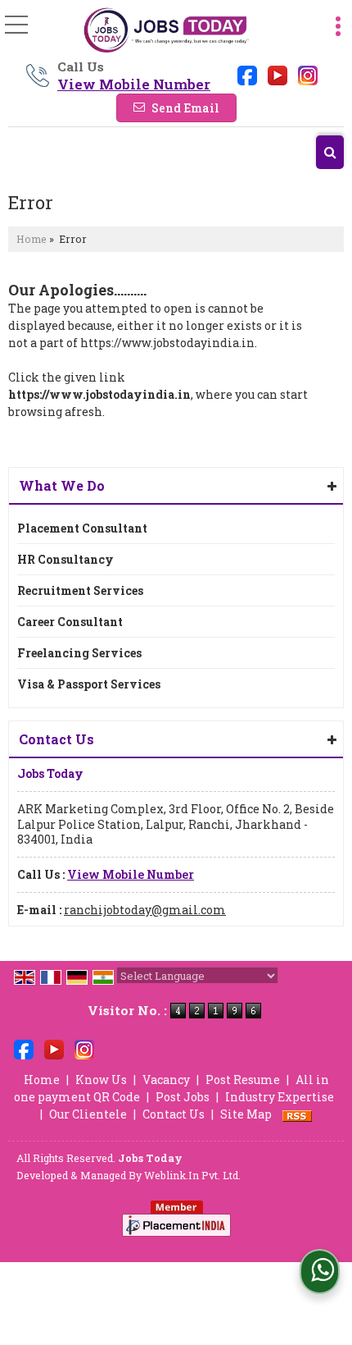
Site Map (246, 1114)
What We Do (62, 485)
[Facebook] (247, 74)
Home (31, 238)
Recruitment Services (80, 590)
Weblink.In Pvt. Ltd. (192, 1175)
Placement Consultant (82, 528)
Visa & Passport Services (88, 684)
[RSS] (297, 1114)
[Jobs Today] (165, 30)
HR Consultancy (65, 559)
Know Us (101, 1079)
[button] (133, 84)
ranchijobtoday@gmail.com (145, 909)
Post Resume (242, 1079)
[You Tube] (277, 74)
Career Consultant (70, 621)
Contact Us (173, 1114)
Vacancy (166, 1079)
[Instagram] (308, 74)
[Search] (330, 152)
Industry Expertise (279, 1097)
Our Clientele (88, 1114)
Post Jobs (183, 1097)
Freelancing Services (79, 653)
